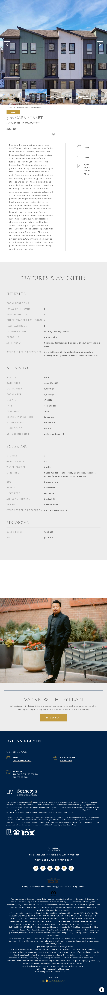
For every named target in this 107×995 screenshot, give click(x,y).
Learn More (71, 825)
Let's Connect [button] (53, 718)
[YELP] (57, 868)
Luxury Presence (70, 854)
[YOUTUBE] (50, 868)
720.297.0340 (66, 760)
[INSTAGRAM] (43, 868)
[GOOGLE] (64, 868)
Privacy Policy (64, 859)
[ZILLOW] (71, 868)
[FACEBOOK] (35, 868)
